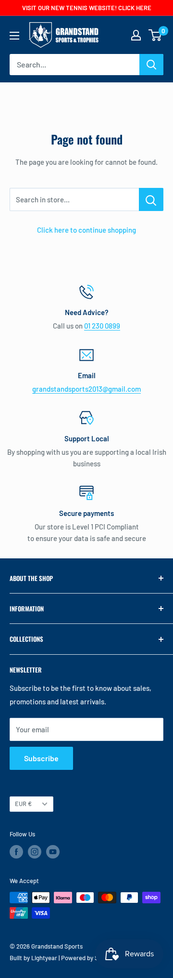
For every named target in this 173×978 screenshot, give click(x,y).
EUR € (23, 803)
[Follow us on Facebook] (16, 852)
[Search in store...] (151, 199)
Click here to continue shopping (86, 229)
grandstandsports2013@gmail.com (86, 388)
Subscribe (41, 758)
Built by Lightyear (33, 958)
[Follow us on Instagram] (34, 852)
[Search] (151, 64)
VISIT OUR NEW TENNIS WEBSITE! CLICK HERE (86, 8)
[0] (155, 35)
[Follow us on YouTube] (53, 852)
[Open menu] (14, 36)
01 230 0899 (102, 325)
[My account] (136, 35)
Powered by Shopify (88, 958)
